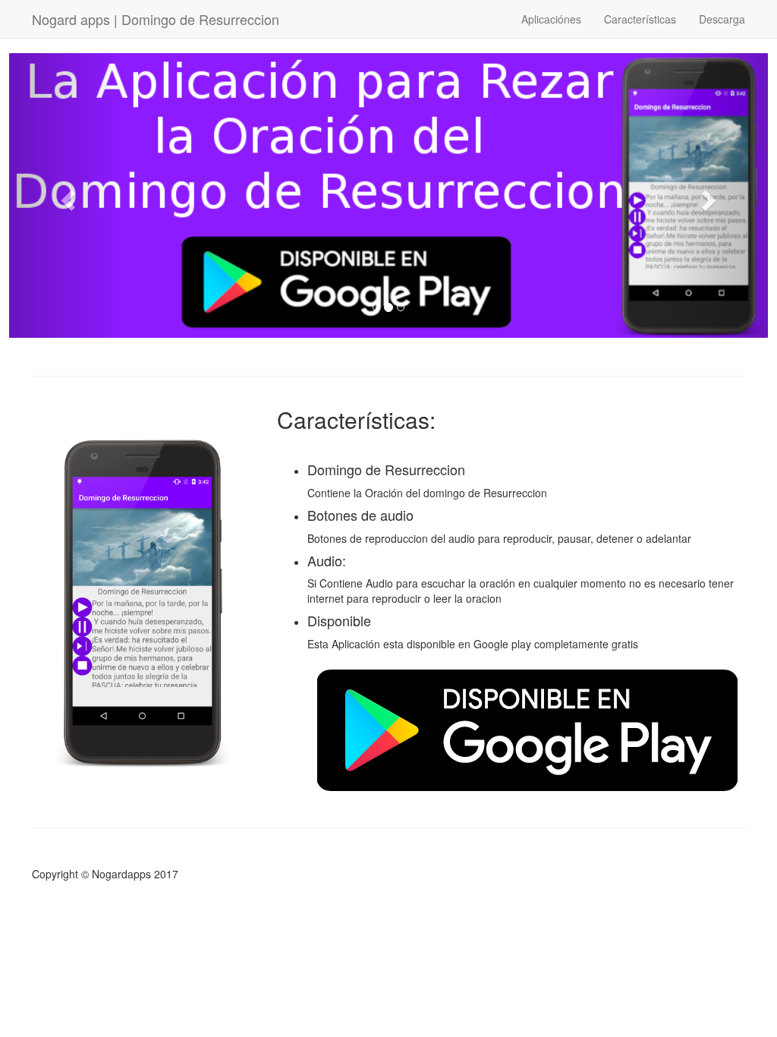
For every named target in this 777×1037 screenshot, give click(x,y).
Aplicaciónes (551, 19)
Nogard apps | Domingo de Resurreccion (155, 19)
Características (640, 19)
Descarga (722, 19)
